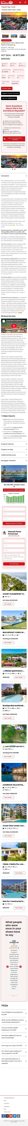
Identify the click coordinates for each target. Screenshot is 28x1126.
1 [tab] (12, 169)
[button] (20, 2)
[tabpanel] (14, 161)
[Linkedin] (14, 1116)
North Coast (11, 10)
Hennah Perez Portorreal (14, 532)
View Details (7, 604)
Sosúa (19, 10)
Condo (13, 7)
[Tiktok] (18, 1116)
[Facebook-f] (3, 1116)
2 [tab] (14, 169)
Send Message (14, 564)
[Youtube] (11, 1116)
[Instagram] (7, 1116)
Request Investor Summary (14, 523)
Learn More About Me (14, 536)
